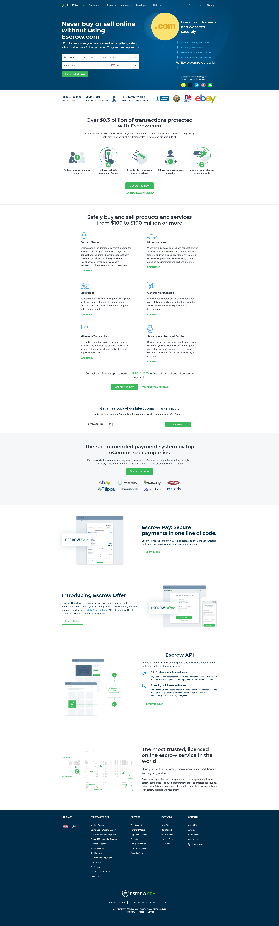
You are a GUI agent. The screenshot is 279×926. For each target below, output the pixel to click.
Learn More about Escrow (139, 193)
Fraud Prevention (138, 844)
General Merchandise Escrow (104, 839)
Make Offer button (96, 610)
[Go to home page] (74, 5)
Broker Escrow (97, 848)
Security (134, 839)
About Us (192, 825)
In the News (193, 834)
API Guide (165, 844)
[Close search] (192, 5)
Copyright (117, 909)
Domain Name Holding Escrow (104, 834)
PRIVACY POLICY (117, 902)
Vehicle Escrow (97, 825)
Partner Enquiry (168, 839)
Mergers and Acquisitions (102, 858)
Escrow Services (100, 817)
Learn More (87, 271)
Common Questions (140, 848)
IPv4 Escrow (96, 853)
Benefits (165, 825)
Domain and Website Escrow (103, 830)
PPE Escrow (96, 862)
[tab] (96, 5)
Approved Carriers (139, 834)
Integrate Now (154, 704)
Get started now (75, 74)
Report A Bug (137, 853)
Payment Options (138, 830)
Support (135, 817)
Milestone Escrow (99, 844)
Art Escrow (96, 867)
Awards (191, 830)
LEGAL (166, 902)
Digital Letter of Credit (100, 871)
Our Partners (167, 834)
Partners (166, 817)
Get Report (178, 424)
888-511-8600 (140, 373)
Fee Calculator (137, 825)
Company (193, 817)
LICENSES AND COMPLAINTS (144, 902)
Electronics (96, 876)
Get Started (166, 830)
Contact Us (193, 839)
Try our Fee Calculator (155, 387)
